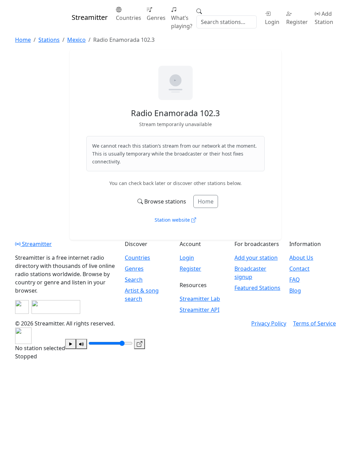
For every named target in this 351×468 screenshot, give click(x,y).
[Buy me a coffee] (56, 307)
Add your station (256, 257)
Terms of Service (314, 323)
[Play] (70, 344)
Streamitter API (199, 309)
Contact (299, 268)
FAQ (294, 279)
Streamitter (36, 244)
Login (272, 22)
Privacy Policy (268, 323)
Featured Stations (257, 288)
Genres (156, 18)
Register (297, 22)
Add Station (324, 18)
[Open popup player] (139, 344)
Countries (128, 18)
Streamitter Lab (200, 299)
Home (206, 201)
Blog (295, 290)
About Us (301, 257)
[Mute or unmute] (81, 344)
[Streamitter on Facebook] (22, 307)
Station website (173, 220)
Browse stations (165, 201)
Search (134, 279)
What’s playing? (181, 22)
